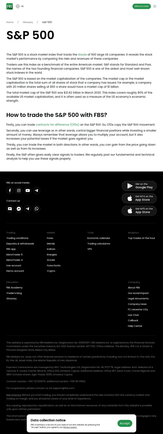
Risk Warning (13, 395)
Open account (141, 6)
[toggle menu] (155, 6)
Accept (125, 423)
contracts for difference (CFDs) (57, 125)
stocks (82, 54)
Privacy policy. (70, 427)
